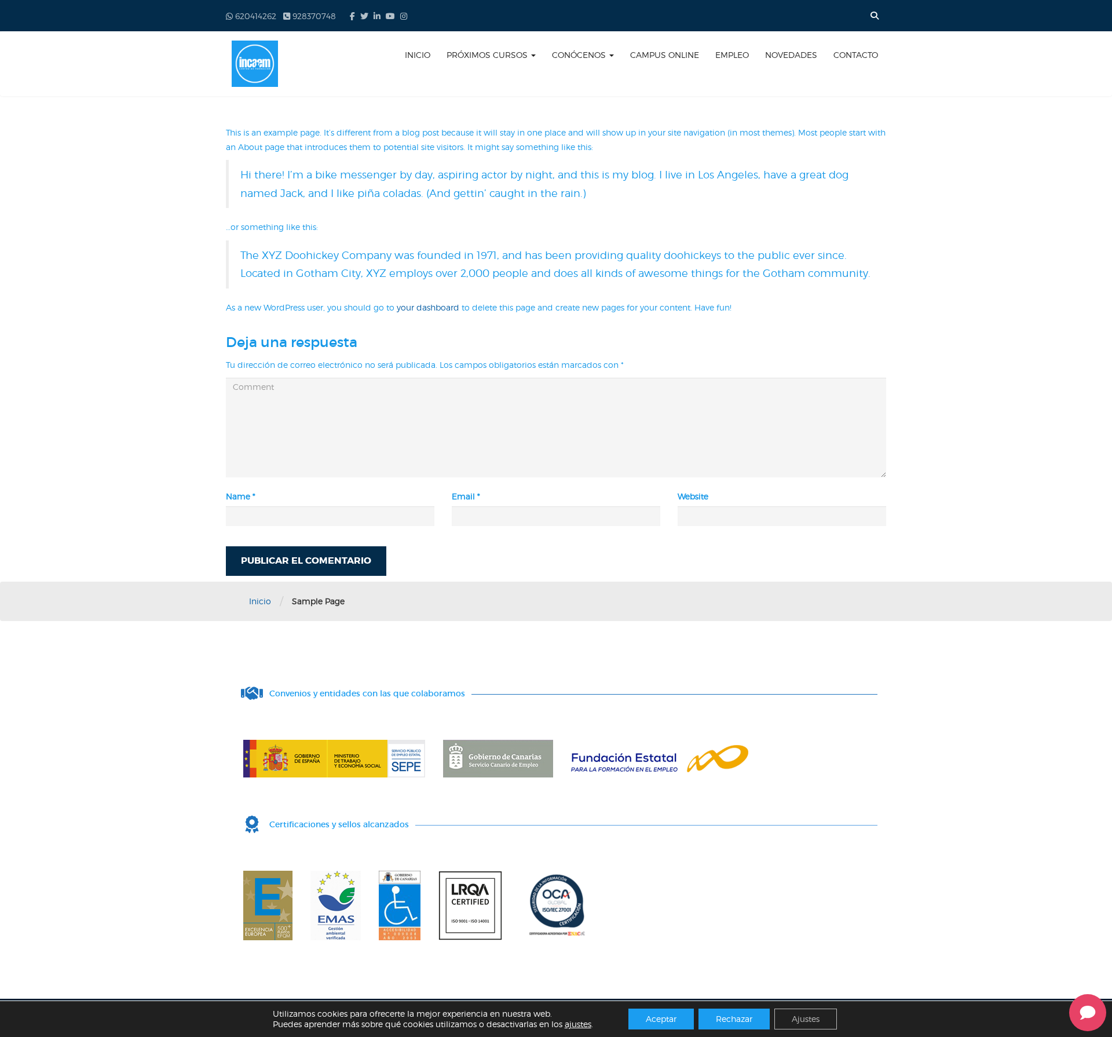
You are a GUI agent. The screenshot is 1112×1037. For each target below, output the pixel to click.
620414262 (254, 16)
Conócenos (580, 55)
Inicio (417, 55)
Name (240, 496)
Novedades (791, 55)
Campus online (664, 55)
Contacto (855, 55)
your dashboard (428, 307)
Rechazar (734, 1019)
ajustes (578, 1024)
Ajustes (806, 1019)
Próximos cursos (488, 55)
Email (466, 496)
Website (693, 496)
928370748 (313, 16)
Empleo (732, 55)
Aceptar (661, 1019)
